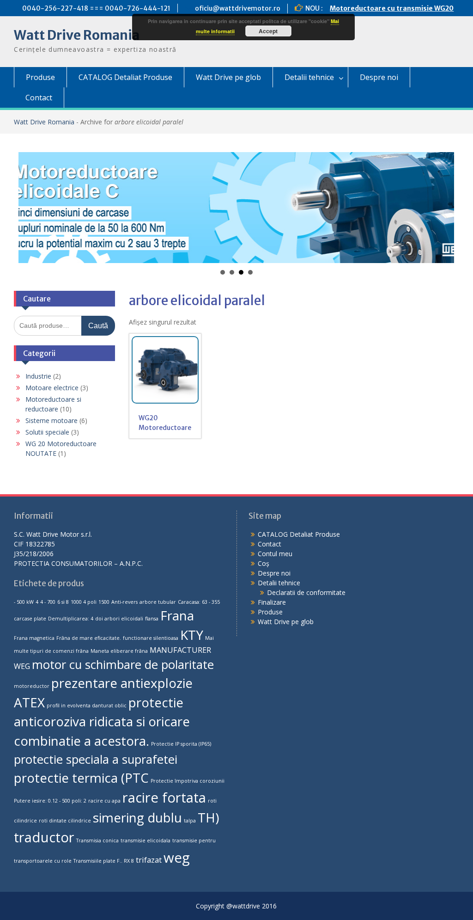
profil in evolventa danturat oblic (87, 705)
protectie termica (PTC (81, 777)
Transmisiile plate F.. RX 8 (103, 861)
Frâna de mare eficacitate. (88, 638)
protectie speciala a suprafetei (95, 759)
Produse (40, 77)
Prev (30, 207)
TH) (208, 817)
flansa (151, 618)
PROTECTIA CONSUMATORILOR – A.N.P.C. (78, 563)
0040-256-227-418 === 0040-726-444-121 (96, 8)
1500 (103, 602)
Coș (263, 563)
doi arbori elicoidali (119, 618)
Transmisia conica (97, 840)
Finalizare (272, 602)
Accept (268, 31)
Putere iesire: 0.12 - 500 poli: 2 (50, 800)
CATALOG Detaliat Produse (125, 77)
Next (442, 207)
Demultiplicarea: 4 (70, 618)
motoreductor (31, 686)
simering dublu (137, 817)
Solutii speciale (47, 432)
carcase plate (30, 618)
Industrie (38, 376)
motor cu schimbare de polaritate (123, 664)
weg (177, 857)
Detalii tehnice (309, 77)
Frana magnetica (34, 638)
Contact (38, 97)
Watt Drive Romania (76, 35)
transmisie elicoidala (145, 840)
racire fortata (164, 797)
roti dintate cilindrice (65, 820)
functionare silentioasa (150, 638)
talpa (190, 820)
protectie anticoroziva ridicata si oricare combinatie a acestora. (102, 721)
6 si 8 (63, 602)
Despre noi (379, 77)
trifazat (149, 860)
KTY (191, 635)
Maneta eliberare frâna (119, 651)
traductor (44, 837)
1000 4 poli (84, 602)
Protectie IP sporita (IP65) (181, 744)
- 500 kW (24, 602)
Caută (98, 326)
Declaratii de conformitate (306, 592)
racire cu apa (104, 800)
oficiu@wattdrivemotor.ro (237, 8)
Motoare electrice (52, 387)
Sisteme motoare (51, 420)
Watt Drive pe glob (228, 77)
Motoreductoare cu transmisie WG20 (392, 8)
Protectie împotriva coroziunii (187, 781)
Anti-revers (124, 602)
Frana (177, 615)
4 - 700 (47, 602)
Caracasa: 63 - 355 (199, 602)
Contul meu (275, 553)
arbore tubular (157, 602)
